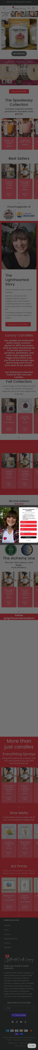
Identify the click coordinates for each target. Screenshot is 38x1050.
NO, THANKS (28, 540)
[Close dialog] (37, 509)
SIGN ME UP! (28, 537)
